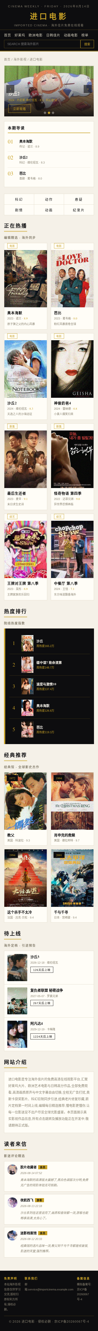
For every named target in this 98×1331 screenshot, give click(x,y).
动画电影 (71, 35)
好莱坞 (20, 35)
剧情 (19, 210)
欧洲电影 (36, 35)
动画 (49, 210)
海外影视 (20, 59)
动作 (49, 199)
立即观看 (19, 109)
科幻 (19, 199)
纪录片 (79, 210)
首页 (7, 35)
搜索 (87, 44)
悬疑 (79, 199)
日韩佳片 (53, 35)
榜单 (84, 35)
